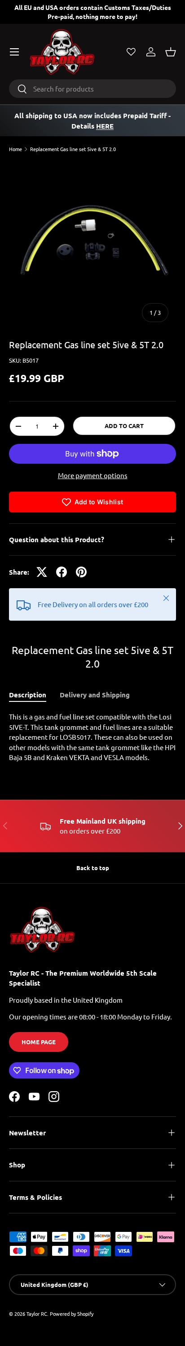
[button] (171, 52)
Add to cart (124, 425)
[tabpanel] (92, 737)
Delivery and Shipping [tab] (95, 694)
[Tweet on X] (42, 572)
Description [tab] (27, 694)
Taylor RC (36, 1313)
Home (15, 149)
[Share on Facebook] (61, 572)
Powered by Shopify (71, 1313)
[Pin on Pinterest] (81, 572)
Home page (39, 1042)
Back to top (92, 867)
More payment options (93, 475)
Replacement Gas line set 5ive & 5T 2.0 (73, 149)
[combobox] (92, 88)
